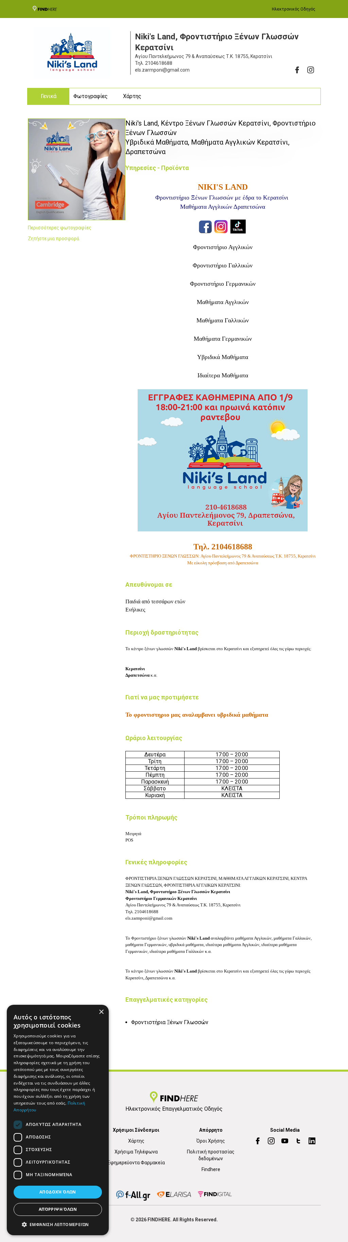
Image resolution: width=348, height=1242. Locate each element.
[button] (58, 1224)
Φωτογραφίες (90, 96)
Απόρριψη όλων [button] (58, 1209)
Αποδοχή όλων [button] (57, 1192)
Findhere (211, 1169)
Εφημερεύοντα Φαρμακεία (136, 1162)
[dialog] (58, 1120)
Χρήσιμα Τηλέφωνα (136, 1151)
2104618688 (158, 63)
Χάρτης (132, 96)
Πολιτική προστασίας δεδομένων (210, 1155)
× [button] (101, 1012)
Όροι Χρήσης (210, 1141)
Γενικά (48, 96)
